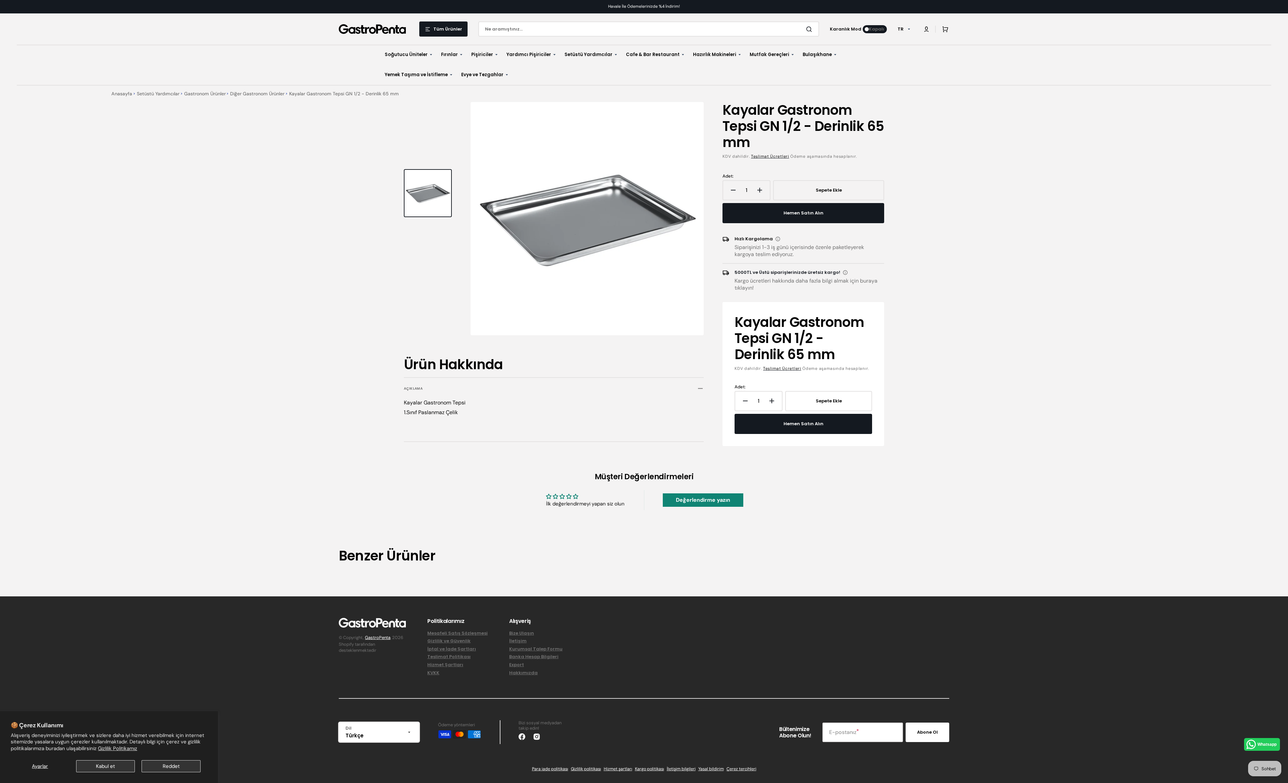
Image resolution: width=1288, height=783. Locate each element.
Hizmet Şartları (445, 665)
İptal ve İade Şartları (451, 649)
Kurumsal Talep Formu (535, 649)
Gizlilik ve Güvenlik (449, 641)
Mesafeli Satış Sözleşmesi (457, 633)
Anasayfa (121, 94)
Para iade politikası (550, 769)
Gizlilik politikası (586, 769)
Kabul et (105, 766)
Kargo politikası (649, 769)
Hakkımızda (523, 673)
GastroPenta (377, 637)
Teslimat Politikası (449, 656)
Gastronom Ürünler (205, 94)
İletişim (518, 641)
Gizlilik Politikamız (117, 748)
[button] (926, 29)
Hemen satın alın (803, 213)
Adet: (728, 176)
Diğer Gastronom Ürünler (257, 94)
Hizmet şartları (618, 769)
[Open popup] (777, 239)
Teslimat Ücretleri (770, 156)
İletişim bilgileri (681, 769)
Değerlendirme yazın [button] (703, 499)
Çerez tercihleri (741, 769)
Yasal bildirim (711, 769)
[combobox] (648, 29)
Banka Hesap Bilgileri (533, 656)
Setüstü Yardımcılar (158, 94)
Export (516, 665)
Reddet (171, 766)
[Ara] (810, 29)
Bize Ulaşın (521, 633)
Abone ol (927, 732)
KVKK (433, 673)
